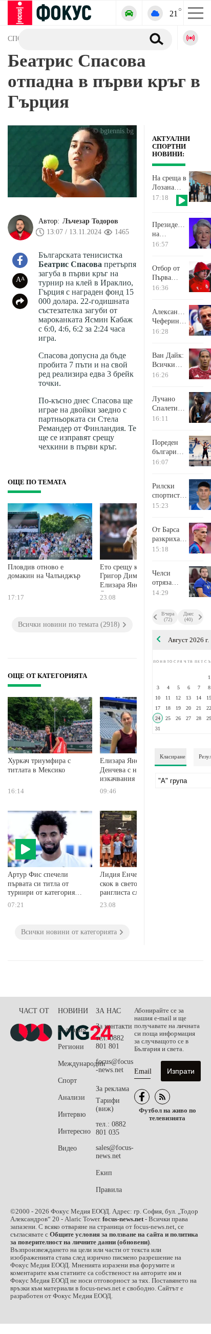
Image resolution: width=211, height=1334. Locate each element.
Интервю (72, 1114)
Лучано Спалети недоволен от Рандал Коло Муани (168, 404)
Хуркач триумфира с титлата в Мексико (39, 765)
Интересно (74, 1131)
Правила (109, 1190)
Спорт (67, 1080)
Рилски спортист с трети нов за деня (168, 491)
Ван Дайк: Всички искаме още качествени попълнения (170, 360)
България (72, 1030)
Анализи (71, 1097)
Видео (67, 1148)
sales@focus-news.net (115, 1152)
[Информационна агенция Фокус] (142, 1096)
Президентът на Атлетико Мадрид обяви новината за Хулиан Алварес (170, 229)
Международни (77, 1064)
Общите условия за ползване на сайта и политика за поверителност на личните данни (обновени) (104, 1238)
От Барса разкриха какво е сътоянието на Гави (169, 534)
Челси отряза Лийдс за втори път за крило (167, 578)
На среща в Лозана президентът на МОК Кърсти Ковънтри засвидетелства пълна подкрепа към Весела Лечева (170, 183)
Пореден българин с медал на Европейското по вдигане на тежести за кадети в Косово (170, 447)
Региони (71, 1047)
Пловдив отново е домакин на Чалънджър (44, 571)
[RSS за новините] (162, 1096)
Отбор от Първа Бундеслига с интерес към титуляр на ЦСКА (169, 273)
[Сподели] (20, 301)
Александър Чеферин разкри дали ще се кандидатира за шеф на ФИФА (170, 316)
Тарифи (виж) (108, 1105)
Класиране (172, 756)
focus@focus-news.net (114, 1066)
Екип (104, 1173)
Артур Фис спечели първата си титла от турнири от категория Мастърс (41, 885)
